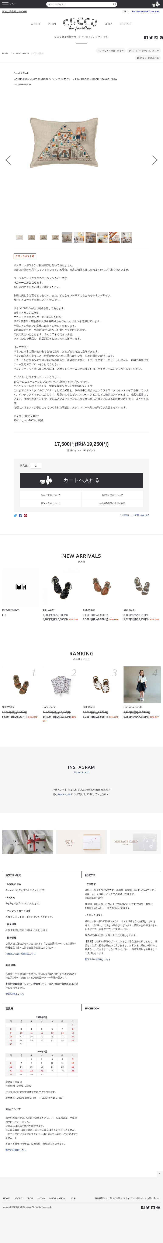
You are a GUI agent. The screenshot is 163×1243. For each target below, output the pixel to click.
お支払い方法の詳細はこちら (21, 953)
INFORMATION (57, 1198)
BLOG (30, 1198)
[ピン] (25, 516)
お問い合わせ (153, 1198)
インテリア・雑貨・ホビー (111, 50)
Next (152, 160)
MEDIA (108, 24)
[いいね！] (20, 516)
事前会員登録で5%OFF (14, 11)
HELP (73, 1198)
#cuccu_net (64, 794)
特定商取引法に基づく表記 (112, 503)
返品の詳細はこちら (16, 1150)
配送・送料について (50, 503)
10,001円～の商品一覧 (148, 58)
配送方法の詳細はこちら (98, 959)
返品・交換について (50, 495)
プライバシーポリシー (133, 1198)
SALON (52, 24)
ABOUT (35, 24)
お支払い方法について (112, 495)
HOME (5, 53)
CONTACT (126, 24)
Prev (10, 160)
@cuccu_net (81, 772)
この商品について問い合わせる (134, 515)
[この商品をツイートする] (15, 516)
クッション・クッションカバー (144, 50)
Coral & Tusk (19, 53)
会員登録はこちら (15, 993)
